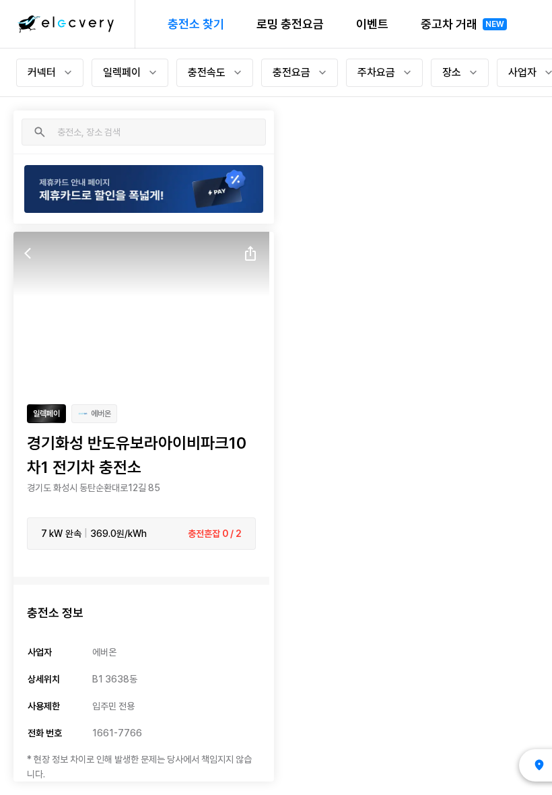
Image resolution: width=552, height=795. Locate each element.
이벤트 (372, 24)
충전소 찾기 (196, 24)
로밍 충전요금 (290, 24)
